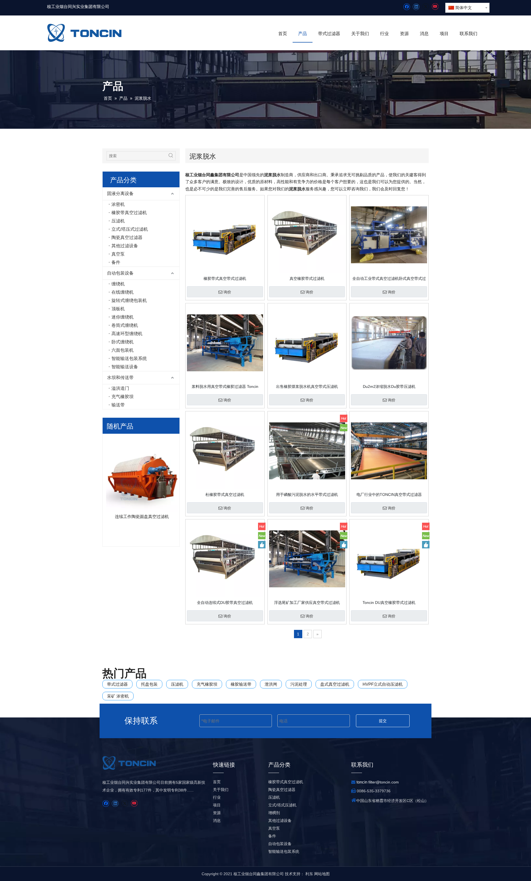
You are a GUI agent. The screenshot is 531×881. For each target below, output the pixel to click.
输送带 (118, 405)
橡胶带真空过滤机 (129, 212)
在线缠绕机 (122, 292)
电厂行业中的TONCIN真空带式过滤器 (389, 494)
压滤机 (118, 221)
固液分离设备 (120, 193)
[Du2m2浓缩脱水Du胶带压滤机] (389, 342)
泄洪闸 (271, 684)
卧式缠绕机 (122, 342)
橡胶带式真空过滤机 (285, 782)
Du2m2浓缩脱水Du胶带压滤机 (389, 386)
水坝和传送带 (120, 377)
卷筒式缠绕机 (124, 325)
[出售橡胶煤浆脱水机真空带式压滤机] (307, 342)
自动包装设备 (120, 273)
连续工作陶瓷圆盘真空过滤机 (141, 516)
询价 (227, 292)
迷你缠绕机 (122, 317)
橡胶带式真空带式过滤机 (225, 278)
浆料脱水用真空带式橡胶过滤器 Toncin (225, 386)
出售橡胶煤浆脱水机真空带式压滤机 (307, 386)
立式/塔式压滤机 (282, 805)
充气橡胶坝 (122, 396)
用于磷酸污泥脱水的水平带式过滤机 (307, 494)
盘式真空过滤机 (334, 684)
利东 (309, 874)
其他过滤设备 (124, 245)
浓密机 (118, 204)
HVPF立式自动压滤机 (383, 684)
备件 (115, 262)
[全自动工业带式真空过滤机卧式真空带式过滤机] (389, 234)
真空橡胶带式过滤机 (307, 278)
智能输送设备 (124, 366)
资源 (217, 813)
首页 (217, 782)
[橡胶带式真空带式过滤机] (225, 234)
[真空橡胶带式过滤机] (307, 234)
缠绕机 (118, 284)
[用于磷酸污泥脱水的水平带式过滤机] (307, 450)
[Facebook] (406, 6)
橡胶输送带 (241, 684)
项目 (217, 805)
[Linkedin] (416, 6)
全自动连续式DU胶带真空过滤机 (225, 602)
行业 (217, 797)
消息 (217, 820)
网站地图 (322, 874)
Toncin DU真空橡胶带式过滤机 (389, 602)
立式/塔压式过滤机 (129, 229)
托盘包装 (149, 684)
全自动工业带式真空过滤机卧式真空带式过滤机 (389, 278)
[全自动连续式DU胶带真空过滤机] (225, 558)
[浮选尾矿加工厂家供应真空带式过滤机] (307, 558)
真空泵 (118, 254)
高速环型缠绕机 (126, 333)
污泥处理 (298, 684)
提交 (383, 721)
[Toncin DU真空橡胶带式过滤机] (389, 558)
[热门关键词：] (170, 155)
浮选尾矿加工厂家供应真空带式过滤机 (307, 602)
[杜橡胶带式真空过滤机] (225, 450)
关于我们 (220, 789)
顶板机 (118, 308)
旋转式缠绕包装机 (129, 300)
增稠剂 (274, 813)
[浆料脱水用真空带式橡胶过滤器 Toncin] (225, 342)
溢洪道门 (120, 388)
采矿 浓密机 (118, 696)
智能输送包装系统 (129, 358)
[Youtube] (434, 6)
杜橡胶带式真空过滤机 (224, 494)
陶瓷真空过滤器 (126, 237)
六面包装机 (122, 350)
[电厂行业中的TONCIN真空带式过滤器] (389, 450)
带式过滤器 (117, 684)
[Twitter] (425, 6)
